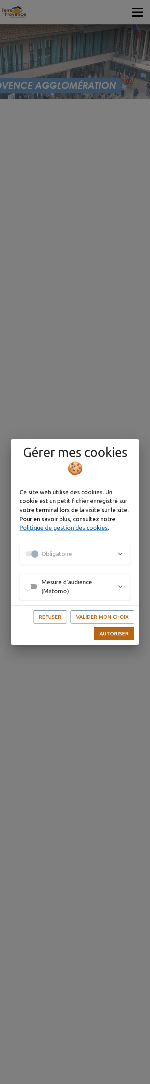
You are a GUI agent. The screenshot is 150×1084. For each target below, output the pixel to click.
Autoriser (114, 633)
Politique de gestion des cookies (64, 527)
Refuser (50, 617)
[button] (75, 554)
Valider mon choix (102, 617)
